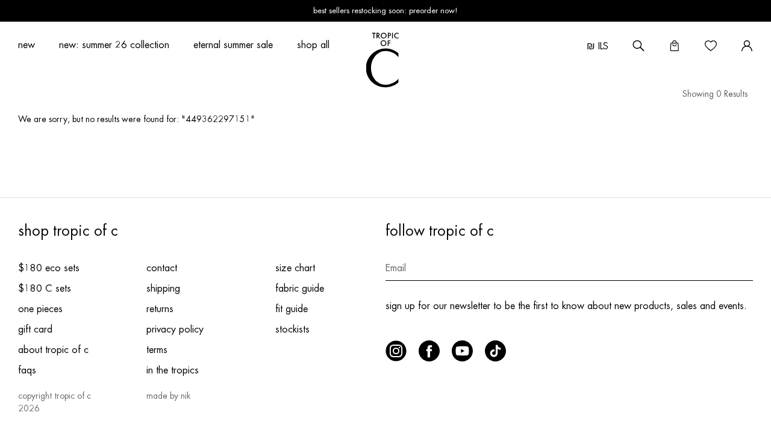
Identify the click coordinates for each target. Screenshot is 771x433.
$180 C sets (44, 288)
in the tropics (172, 370)
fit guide (291, 309)
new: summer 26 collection (114, 45)
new (26, 45)
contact (161, 268)
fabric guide (299, 288)
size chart (295, 268)
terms (156, 350)
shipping (163, 288)
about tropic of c (53, 350)
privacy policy (175, 329)
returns (159, 309)
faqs (27, 370)
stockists (292, 329)
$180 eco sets (49, 268)
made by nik (168, 396)
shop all (313, 45)
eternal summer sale (233, 45)
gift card (35, 329)
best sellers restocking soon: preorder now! (385, 10)
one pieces (40, 309)
